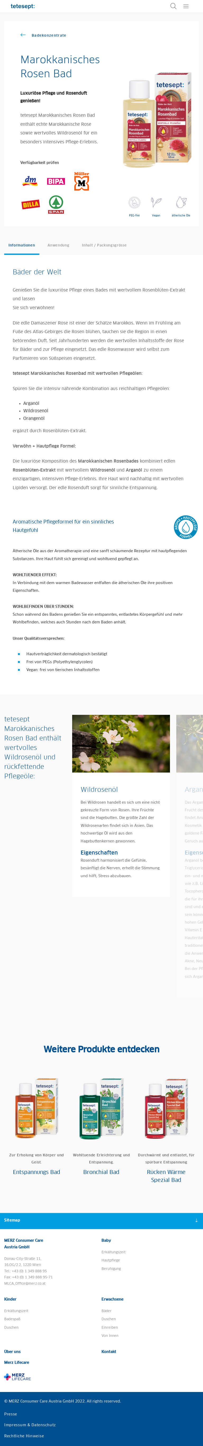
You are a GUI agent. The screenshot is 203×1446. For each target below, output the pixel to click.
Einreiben (110, 1327)
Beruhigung (111, 1269)
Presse (10, 1414)
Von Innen (110, 1336)
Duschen (11, 1327)
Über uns (12, 1352)
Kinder (10, 1299)
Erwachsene (112, 1299)
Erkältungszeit (114, 1252)
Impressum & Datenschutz (30, 1425)
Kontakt (109, 1352)
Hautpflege (111, 1260)
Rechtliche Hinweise (24, 1436)
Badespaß (12, 1319)
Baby (106, 1241)
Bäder (107, 1311)
